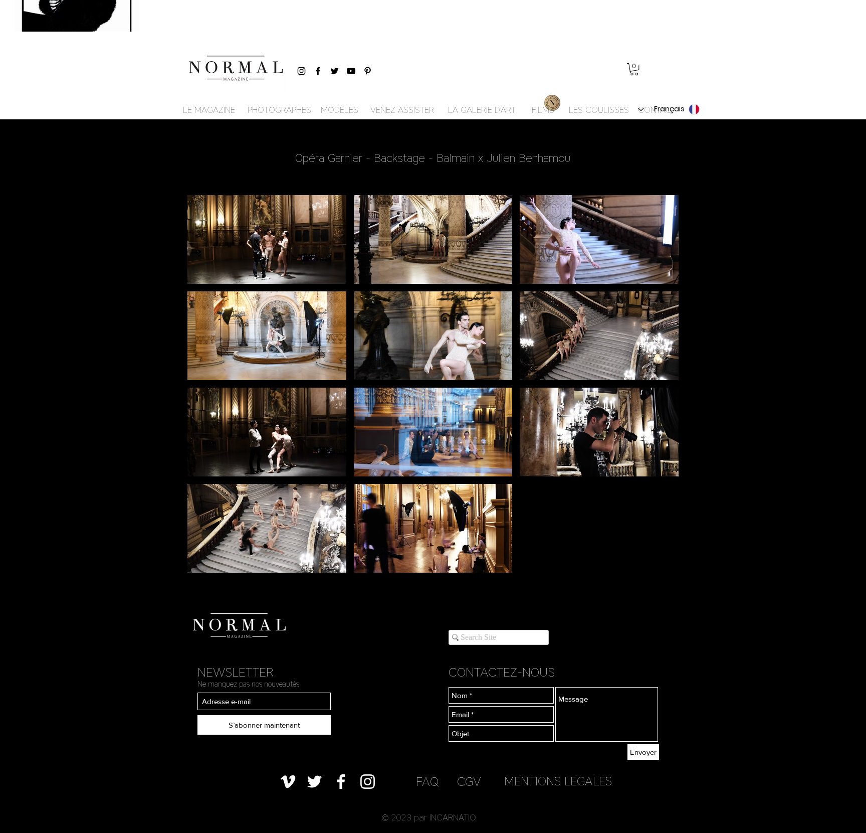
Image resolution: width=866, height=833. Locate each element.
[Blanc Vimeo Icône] (288, 781)
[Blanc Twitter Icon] (314, 781)
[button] (634, 69)
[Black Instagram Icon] (301, 71)
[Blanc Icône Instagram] (367, 781)
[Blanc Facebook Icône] (341, 781)
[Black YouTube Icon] (351, 71)
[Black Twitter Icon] (334, 71)
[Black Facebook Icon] (318, 71)
